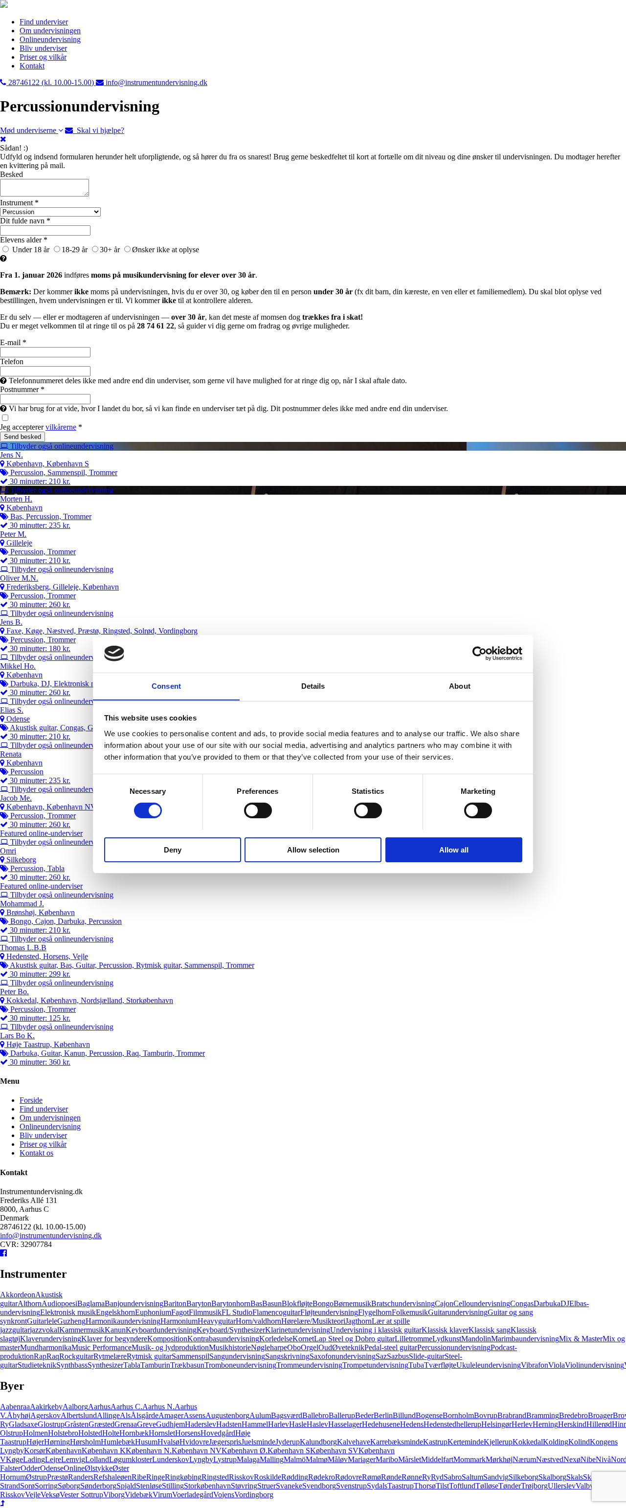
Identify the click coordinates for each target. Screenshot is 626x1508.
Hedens (412, 1424)
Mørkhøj (499, 1459)
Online (74, 1468)
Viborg (114, 1494)
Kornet (303, 1338)
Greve (146, 1424)
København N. (149, 1450)
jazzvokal (44, 1330)
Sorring (46, 1486)
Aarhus (99, 1406)
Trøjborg (534, 1486)
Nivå (603, 1459)
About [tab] (459, 685)
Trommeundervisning (309, 1365)
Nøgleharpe (269, 1347)
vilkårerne (60, 427)
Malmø (317, 1459)
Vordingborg (253, 1494)
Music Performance (101, 1347)
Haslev (317, 1424)
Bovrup (485, 1415)
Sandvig (496, 1477)
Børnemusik (352, 1303)
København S (289, 1450)
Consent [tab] (166, 685)
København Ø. (245, 1450)
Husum (146, 1442)
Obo (294, 1347)
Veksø (50, 1494)
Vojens (223, 1494)
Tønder (509, 1486)
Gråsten (77, 1424)
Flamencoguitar (276, 1312)
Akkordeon (17, 1294)
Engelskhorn (115, 1312)
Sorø (27, 1486)
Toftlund (462, 1486)
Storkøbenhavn (207, 1486)
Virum (162, 1494)
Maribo (387, 1459)
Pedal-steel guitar (390, 1347)
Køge (14, 1459)
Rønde (391, 1477)
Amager (170, 1415)
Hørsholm (85, 1442)
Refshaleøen (112, 1477)
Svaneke (289, 1486)
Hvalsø (168, 1442)
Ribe (139, 1477)
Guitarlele (42, 1321)
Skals (574, 1477)
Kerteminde (465, 1442)
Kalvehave (353, 1442)
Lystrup (225, 1459)
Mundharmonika (45, 1347)
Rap (40, 1356)
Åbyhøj (18, 1415)
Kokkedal (528, 1442)
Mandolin (476, 1338)
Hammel (255, 1424)
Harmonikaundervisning (123, 1321)
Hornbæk (134, 1433)
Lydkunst (446, 1338)
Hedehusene (381, 1424)
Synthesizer (105, 1365)
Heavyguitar (217, 1321)
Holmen (35, 1433)
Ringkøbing (183, 1477)
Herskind (572, 1424)
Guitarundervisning (458, 1312)
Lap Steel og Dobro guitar (354, 1338)
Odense (52, 1468)
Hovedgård (218, 1433)
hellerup (468, 1424)
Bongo (323, 1303)
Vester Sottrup (81, 1494)
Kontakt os (36, 1153)
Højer (35, 1442)
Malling (272, 1459)
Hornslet (162, 1433)
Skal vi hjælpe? (98, 130)
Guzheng (71, 1321)
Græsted (101, 1424)
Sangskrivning (287, 1356)
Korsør (34, 1450)
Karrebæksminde (396, 1442)
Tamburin (155, 1365)
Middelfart (437, 1459)
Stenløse (149, 1486)
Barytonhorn (230, 1303)
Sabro (453, 1477)
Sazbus (398, 1356)
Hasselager (345, 1424)
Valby (585, 1486)
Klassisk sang (490, 1330)
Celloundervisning (481, 1303)
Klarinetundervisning (297, 1330)
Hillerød (599, 1424)
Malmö (295, 1459)
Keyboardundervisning (161, 1330)
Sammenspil (190, 1356)
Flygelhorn (375, 1312)
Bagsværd (286, 1415)
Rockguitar (76, 1356)
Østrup (36, 1477)
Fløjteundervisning (329, 1312)
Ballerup (342, 1415)
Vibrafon (534, 1365)
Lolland (97, 1459)
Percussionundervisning (454, 1347)
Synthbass (72, 1365)
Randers (80, 1477)
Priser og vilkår (43, 57)
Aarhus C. (126, 1406)
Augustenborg (227, 1415)
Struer (266, 1486)
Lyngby (201, 1459)
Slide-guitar (427, 1356)
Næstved (549, 1459)
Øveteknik (348, 1347)
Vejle (33, 1494)
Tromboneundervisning (240, 1365)
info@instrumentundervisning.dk (51, 1235)
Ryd (437, 1477)
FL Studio (237, 1312)
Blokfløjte (297, 1303)
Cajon (444, 1303)
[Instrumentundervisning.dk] (4, 5)
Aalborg (75, 1406)
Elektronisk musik (68, 1312)
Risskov (241, 1477)
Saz (381, 1356)
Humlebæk (118, 1442)
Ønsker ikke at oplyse (165, 249)
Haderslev (200, 1424)
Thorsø (425, 1486)
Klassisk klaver (445, 1330)
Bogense (429, 1415)
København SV (334, 1450)
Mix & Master (581, 1338)
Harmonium (179, 1321)
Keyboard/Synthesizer (231, 1330)
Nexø (572, 1459)
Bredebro (573, 1415)
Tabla (131, 1365)
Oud (325, 1347)
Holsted (90, 1433)
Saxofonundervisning (343, 1356)
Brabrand (511, 1415)
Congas (522, 1303)
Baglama (91, 1303)
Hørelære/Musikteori (313, 1321)
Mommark (469, 1459)
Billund (404, 1415)
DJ (564, 1303)
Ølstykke (98, 1468)
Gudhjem (170, 1424)
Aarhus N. (158, 1406)
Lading (34, 1459)
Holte (110, 1433)
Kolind (579, 1442)
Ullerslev (562, 1486)
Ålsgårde (144, 1415)
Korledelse (275, 1338)
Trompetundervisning (375, 1365)
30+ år (110, 249)
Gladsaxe (23, 1424)
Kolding (555, 1442)
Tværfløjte (440, 1365)
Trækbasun (187, 1365)
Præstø (57, 1477)
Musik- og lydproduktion (170, 1347)
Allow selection (313, 849)
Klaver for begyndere (114, 1338)
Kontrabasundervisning (223, 1338)
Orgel (309, 1347)
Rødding (294, 1477)
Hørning (57, 1442)
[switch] (258, 810)
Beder (364, 1415)
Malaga (248, 1459)
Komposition (167, 1338)
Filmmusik (205, 1312)
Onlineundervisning (50, 39)
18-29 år (75, 249)
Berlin (383, 1415)
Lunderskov (170, 1459)
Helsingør (496, 1424)
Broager (600, 1415)
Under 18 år (29, 249)
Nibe (588, 1459)
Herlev (522, 1424)
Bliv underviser (43, 48)
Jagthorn (358, 1321)
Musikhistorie (230, 1347)
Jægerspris (225, 1442)
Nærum (524, 1459)
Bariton (174, 1303)
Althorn (30, 1303)
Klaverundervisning (50, 1338)
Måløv (338, 1459)
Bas (256, 1303)
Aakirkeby (46, 1406)
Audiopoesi (59, 1303)
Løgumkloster (130, 1459)
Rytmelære (110, 1356)
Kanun (115, 1330)
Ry (426, 1477)
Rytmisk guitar (149, 1356)
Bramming (542, 1415)
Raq (52, 1356)
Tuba (416, 1365)
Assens (194, 1415)
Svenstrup (351, 1486)
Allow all (454, 849)
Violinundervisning (594, 1365)
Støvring (244, 1486)
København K (104, 1450)
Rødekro (321, 1477)
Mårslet (409, 1459)
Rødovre (348, 1477)
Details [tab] (313, 685)
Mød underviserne (29, 130)
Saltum (472, 1477)
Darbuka (547, 1303)
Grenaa (125, 1424)
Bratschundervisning (403, 1303)
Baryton (198, 1303)
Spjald (126, 1486)
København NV (197, 1450)
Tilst (442, 1486)
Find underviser (44, 22)
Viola (556, 1365)
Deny (172, 849)
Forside (31, 1100)
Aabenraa (15, 1406)
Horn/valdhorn (258, 1321)
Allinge (108, 1415)
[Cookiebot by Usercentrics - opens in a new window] (479, 653)
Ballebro (315, 1415)
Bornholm (458, 1415)
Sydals (377, 1486)
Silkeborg (523, 1477)
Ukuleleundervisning (488, 1365)
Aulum (260, 1415)
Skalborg (552, 1477)
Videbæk (139, 1494)
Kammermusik (82, 1330)
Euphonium (153, 1312)
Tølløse (486, 1486)
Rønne (412, 1477)
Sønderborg (98, 1486)
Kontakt (32, 66)
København (63, 1450)
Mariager (362, 1459)
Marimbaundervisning (525, 1338)
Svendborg (319, 1486)
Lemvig (73, 1459)
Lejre (53, 1459)
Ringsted (215, 1477)
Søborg (69, 1486)
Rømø (371, 1477)
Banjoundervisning (134, 1303)
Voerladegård (192, 1494)
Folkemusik (410, 1312)
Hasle (298, 1424)
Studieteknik (37, 1365)
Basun (272, 1303)
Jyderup (287, 1442)
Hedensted (440, 1424)
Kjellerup (498, 1442)
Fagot (180, 1312)
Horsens (188, 1433)
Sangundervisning (237, 1356)
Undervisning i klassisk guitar (376, 1330)
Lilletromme (413, 1338)
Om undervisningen (50, 30)
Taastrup (400, 1486)
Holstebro (63, 1433)
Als (125, 1415)
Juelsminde (258, 1442)
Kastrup (435, 1442)
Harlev (278, 1424)
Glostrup (51, 1424)
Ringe (155, 1477)
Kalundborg (318, 1442)
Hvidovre (194, 1442)
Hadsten (229, 1424)
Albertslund (79, 1415)
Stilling (173, 1486)
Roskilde (267, 1477)
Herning (545, 1424)
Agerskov (45, 1415)
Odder (30, 1468)
